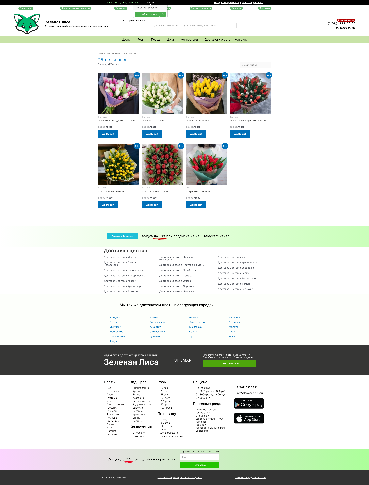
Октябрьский (157, 331)
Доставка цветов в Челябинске (178, 270)
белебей (151, 2)
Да (163, 14)
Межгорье (195, 326)
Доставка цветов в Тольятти (121, 291)
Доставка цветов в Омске (175, 280)
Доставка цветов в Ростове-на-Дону (181, 264)
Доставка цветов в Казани (120, 280)
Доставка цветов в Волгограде (237, 278)
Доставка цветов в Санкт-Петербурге (120, 263)
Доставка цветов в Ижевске (176, 291)
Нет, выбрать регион (147, 14)
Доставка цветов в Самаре (175, 275)
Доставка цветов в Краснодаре (123, 286)
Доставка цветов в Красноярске (237, 262)
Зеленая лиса (57, 22)
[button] (25, 8)
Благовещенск (158, 322)
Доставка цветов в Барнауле (235, 289)
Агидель (115, 317)
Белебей (194, 317)
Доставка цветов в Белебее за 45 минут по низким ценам (76, 26)
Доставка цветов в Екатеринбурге (124, 275)
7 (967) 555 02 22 (341, 24)
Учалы (232, 336)
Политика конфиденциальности (250, 477)
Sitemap (182, 360)
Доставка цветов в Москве (120, 257)
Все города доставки (133, 20)
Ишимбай (115, 326)
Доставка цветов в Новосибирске (124, 270)
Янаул (113, 341)
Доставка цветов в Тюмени (234, 283)
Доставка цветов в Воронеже (236, 267)
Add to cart (108, 134)
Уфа (191, 336)
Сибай (232, 331)
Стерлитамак (118, 336)
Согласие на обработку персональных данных (180, 477)
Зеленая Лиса (131, 362)
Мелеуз (233, 326)
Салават (194, 331)
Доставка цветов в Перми (234, 273)
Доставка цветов (125, 250)
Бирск (113, 322)
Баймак (154, 317)
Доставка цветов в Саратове (177, 286)
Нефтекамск (117, 331)
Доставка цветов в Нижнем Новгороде (176, 258)
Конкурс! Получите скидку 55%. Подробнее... (238, 2)
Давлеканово (197, 322)
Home (100, 53)
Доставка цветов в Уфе (232, 257)
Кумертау (155, 326)
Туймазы (155, 336)
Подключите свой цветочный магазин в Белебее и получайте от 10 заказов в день (228, 356)
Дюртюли (234, 322)
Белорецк (234, 317)
